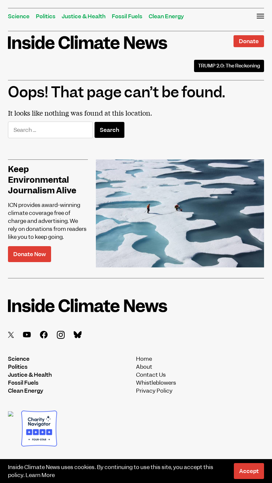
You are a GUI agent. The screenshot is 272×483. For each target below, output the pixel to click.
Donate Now (29, 254)
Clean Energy (166, 16)
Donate (249, 41)
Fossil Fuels (127, 16)
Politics (45, 16)
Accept (249, 471)
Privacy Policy (154, 390)
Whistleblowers (156, 382)
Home (144, 358)
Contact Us (151, 374)
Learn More (40, 475)
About (144, 366)
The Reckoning (229, 65)
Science (19, 16)
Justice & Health (83, 16)
